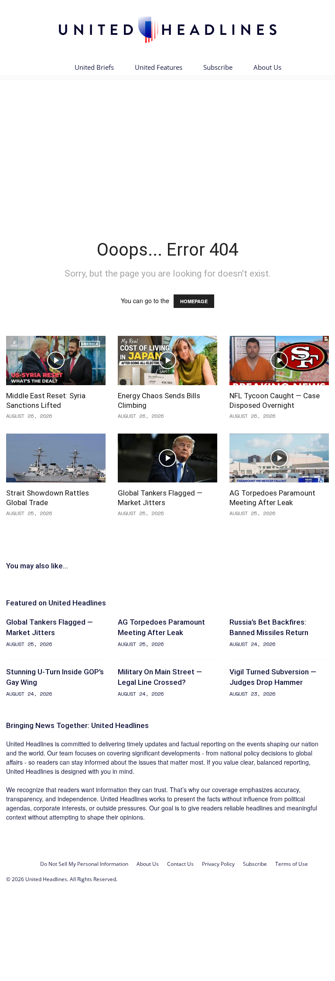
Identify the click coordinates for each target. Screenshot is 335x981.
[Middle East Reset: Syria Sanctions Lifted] (56, 360)
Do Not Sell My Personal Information (84, 864)
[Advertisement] (167, 143)
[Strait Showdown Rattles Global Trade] (56, 458)
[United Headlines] (167, 29)
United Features (158, 67)
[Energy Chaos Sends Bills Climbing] (167, 360)
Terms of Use (291, 864)
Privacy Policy (218, 864)
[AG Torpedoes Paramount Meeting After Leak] (279, 458)
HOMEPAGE (194, 301)
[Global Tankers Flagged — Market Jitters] (167, 458)
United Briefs (94, 67)
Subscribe (217, 67)
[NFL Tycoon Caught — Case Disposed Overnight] (279, 360)
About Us (267, 67)
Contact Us (180, 864)
